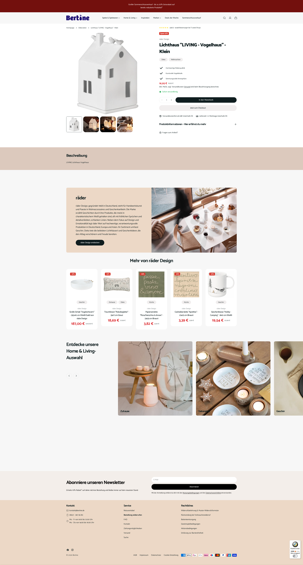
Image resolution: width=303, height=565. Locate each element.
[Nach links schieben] (69, 376)
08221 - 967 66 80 (76, 515)
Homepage (70, 27)
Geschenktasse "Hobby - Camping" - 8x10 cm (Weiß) (221, 313)
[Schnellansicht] (92, 276)
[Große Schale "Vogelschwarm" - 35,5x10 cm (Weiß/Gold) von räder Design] (82, 284)
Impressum (144, 555)
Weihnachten (175, 59)
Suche (126, 537)
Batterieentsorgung (188, 519)
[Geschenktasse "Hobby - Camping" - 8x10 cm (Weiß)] (221, 284)
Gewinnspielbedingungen (190, 524)
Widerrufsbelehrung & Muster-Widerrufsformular (200, 510)
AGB (135, 555)
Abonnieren (194, 486)
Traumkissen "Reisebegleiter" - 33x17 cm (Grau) (116, 313)
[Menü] (299, 541)
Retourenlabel (129, 510)
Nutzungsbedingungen (191, 492)
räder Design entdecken (90, 242)
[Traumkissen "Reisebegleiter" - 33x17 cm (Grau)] (116, 284)
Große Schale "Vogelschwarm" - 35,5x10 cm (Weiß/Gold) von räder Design (81, 315)
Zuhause (112, 302)
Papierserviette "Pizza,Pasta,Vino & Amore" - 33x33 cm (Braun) (151, 315)
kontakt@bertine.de (76, 510)
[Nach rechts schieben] (76, 376)
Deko (163, 59)
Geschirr (82, 302)
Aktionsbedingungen (189, 528)
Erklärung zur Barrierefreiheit (192, 533)
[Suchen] (224, 18)
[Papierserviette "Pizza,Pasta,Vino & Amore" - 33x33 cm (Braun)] (151, 284)
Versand (187, 86)
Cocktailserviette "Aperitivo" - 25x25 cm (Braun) (186, 313)
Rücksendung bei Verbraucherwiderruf (195, 515)
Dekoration (82, 27)
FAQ (125, 519)
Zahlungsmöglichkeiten (133, 528)
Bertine (75, 555)
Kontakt (127, 524)
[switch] (295, 556)
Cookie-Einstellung (171, 555)
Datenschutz (156, 555)
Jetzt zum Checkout (198, 108)
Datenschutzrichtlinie (213, 492)
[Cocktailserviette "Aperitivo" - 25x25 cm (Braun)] (186, 284)
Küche (151, 302)
